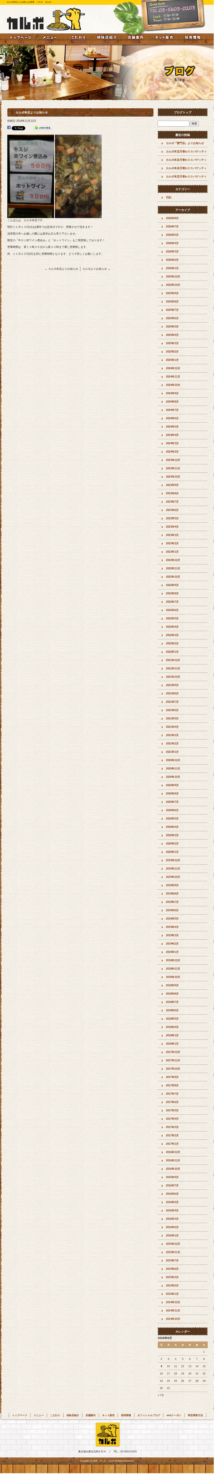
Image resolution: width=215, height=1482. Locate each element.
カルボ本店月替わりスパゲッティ (186, 151)
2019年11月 (173, 868)
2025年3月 (172, 343)
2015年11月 (173, 1252)
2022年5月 (172, 618)
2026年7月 (172, 226)
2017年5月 (172, 1110)
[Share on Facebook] (9, 127)
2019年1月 (172, 952)
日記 (168, 197)
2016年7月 (172, 1185)
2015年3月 (172, 1277)
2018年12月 (173, 960)
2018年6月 (172, 1010)
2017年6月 (172, 1102)
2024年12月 (173, 368)
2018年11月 (173, 968)
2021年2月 (172, 743)
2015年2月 (172, 1285)
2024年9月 (172, 393)
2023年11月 (173, 468)
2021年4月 (172, 726)
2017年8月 (172, 1085)
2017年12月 (173, 1052)
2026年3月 (172, 251)
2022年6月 (172, 610)
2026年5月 (172, 234)
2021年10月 (173, 676)
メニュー (49, 39)
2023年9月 (172, 485)
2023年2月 (172, 543)
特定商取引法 (195, 1415)
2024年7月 (172, 410)
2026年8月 (172, 218)
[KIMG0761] (30, 215)
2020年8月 (172, 793)
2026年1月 (172, 268)
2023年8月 (172, 493)
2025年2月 (172, 351)
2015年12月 (173, 1243)
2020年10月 (173, 776)
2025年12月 (173, 276)
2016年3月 (172, 1218)
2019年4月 (172, 927)
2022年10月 (173, 576)
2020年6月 (172, 810)
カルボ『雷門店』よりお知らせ (185, 143)
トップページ (21, 39)
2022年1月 (172, 651)
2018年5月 (172, 1018)
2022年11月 (173, 568)
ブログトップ (182, 112)
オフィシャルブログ (149, 1415)
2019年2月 (172, 943)
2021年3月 (172, 735)
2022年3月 (172, 635)
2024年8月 (172, 401)
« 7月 (161, 1395)
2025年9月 (172, 293)
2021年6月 (172, 710)
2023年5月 (172, 518)
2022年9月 (172, 585)
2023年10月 (173, 476)
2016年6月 (172, 1193)
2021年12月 (173, 660)
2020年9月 (172, 785)
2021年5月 (172, 718)
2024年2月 (172, 451)
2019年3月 (172, 935)
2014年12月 (173, 1302)
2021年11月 (173, 668)
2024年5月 (172, 426)
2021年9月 (172, 685)
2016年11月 (173, 1160)
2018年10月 (173, 977)
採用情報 (192, 39)
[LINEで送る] (43, 127)
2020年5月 (172, 818)
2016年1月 (172, 1235)
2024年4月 (172, 435)
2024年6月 (172, 418)
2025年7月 (172, 309)
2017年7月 (172, 1093)
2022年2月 (172, 643)
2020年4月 (172, 826)
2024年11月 (173, 376)
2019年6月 (172, 910)
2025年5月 (172, 326)
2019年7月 (172, 902)
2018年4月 (172, 1027)
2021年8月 (172, 693)
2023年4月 (172, 526)
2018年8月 (172, 993)
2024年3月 (172, 443)
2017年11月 (173, 1060)
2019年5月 (172, 918)
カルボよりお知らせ (96, 268)
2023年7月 (172, 501)
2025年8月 (172, 301)
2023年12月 (173, 460)
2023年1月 (172, 551)
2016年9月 (172, 1177)
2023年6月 (172, 510)
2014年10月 (173, 1318)
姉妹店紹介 (106, 39)
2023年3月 (172, 535)
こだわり (78, 39)
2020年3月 (172, 835)
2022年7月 (172, 601)
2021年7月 (172, 701)
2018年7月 (172, 1002)
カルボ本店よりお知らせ (61, 268)
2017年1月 (172, 1143)
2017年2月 (172, 1135)
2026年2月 (172, 259)
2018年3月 (172, 1035)
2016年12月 (173, 1152)
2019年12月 (173, 860)
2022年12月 (173, 560)
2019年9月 (172, 885)
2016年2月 (172, 1227)
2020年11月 (173, 768)
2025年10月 (173, 284)
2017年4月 (172, 1118)
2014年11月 (173, 1310)
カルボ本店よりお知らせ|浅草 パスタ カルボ (29, 2)
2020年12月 (173, 760)
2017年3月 (172, 1127)
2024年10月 (173, 384)
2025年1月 (172, 359)
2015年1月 (172, 1293)
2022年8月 (172, 593)
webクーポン (174, 1415)
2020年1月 (172, 851)
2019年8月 (172, 893)
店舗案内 (135, 39)
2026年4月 (172, 243)
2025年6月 (172, 318)
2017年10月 (173, 1068)
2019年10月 (173, 876)
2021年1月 (172, 751)
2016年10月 (173, 1168)
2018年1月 (172, 1043)
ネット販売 (164, 39)
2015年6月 (172, 1268)
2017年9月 (172, 1077)
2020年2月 (172, 843)
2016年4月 (172, 1210)
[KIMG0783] (78, 215)
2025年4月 (172, 334)
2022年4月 (172, 626)
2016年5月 (172, 1202)
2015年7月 (172, 1260)
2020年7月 (172, 801)
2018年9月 (172, 985)
